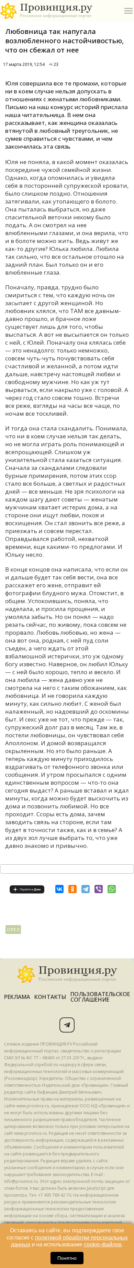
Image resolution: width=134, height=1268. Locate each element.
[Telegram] (85, 889)
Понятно (67, 1258)
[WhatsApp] (112, 889)
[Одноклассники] (72, 889)
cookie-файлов (103, 1244)
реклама (17, 997)
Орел (13, 929)
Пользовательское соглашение (100, 996)
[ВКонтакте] (59, 889)
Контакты (50, 997)
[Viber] (98, 889)
